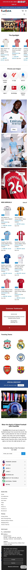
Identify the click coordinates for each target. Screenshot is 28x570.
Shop (21, 173)
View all (25, 202)
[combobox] (14, 14)
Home (2, 494)
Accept (13, 559)
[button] (4, 54)
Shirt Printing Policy (6, 518)
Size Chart (3, 500)
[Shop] (14, 116)
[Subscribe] (23, 453)
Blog (2, 504)
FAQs (2, 502)
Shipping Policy (5, 522)
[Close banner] (26, 3)
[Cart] (22, 11)
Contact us (4, 508)
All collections (4, 496)
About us (3, 506)
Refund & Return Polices (7, 520)
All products (4, 498)
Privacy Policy (4, 516)
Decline (13, 563)
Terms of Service (5, 524)
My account (4, 510)
